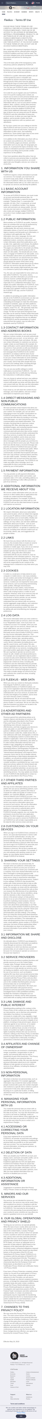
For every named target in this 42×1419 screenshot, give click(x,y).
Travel (12, 1383)
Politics (12, 1372)
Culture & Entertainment (32, 1372)
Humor (28, 1374)
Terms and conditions (17, 1404)
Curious (28, 1376)
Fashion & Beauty (30, 1379)
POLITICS (9, 12)
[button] (2, 3)
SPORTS (31, 12)
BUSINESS (24, 12)
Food (11, 1385)
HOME (3, 12)
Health (12, 1379)
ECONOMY (17, 12)
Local (27, 1381)
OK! (21, 1416)
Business (12, 1376)
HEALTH (37, 12)
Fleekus (28, 1399)
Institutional (29, 1397)
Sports (12, 1378)
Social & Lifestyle (30, 1378)
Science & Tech (14, 1387)
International (29, 1383)
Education (13, 1381)
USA (14, 1369)
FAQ (11, 1397)
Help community (14, 1399)
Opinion (28, 1385)
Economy (12, 1374)
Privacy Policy (21, 1412)
